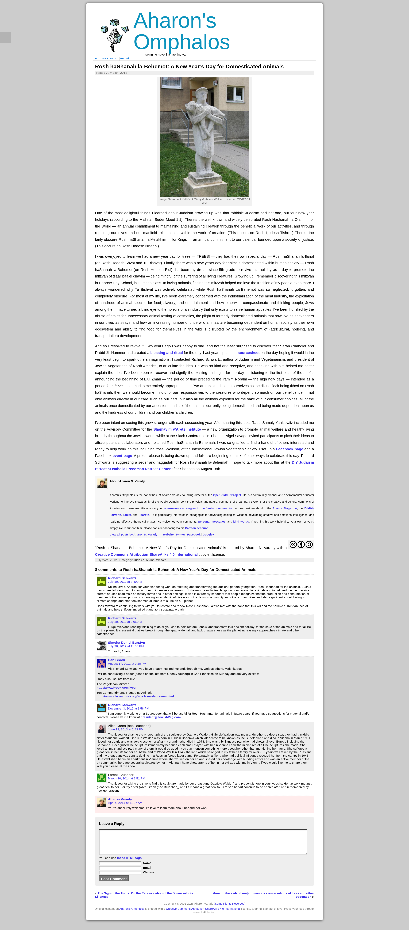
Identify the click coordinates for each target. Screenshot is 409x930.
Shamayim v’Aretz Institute (177, 429)
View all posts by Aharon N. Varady (135, 534)
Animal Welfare (156, 560)
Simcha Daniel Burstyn (126, 642)
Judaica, (140, 560)
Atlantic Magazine (284, 508)
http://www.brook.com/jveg (116, 687)
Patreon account (196, 528)
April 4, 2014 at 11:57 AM (125, 803)
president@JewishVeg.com (161, 717)
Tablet (127, 514)
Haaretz (144, 514)
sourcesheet (249, 353)
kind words (241, 521)
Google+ (208, 534)
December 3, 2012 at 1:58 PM (128, 708)
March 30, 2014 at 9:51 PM (126, 778)
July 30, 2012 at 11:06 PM (126, 646)
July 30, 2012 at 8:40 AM (125, 581)
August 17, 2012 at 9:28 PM (127, 663)
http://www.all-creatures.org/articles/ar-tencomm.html (135, 696)
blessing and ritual (166, 353)
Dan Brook (116, 660)
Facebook (194, 534)
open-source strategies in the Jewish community (198, 508)
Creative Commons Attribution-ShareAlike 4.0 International (146, 554)
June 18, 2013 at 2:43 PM (125, 729)
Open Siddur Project (227, 495)
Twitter (180, 534)
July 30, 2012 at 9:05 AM (125, 621)
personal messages (211, 521)
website (168, 534)
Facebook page (289, 449)
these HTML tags (129, 858)
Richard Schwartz (122, 578)
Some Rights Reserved (229, 903)
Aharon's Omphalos (181, 31)
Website (148, 872)
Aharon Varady (120, 799)
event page (122, 456)
